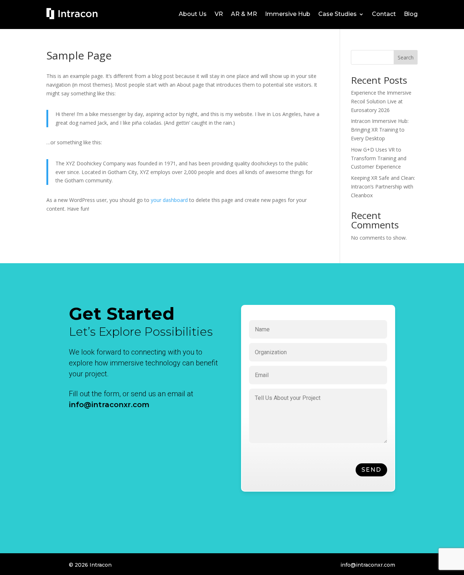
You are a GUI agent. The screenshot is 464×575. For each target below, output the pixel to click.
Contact (384, 14)
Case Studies (337, 14)
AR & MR (244, 14)
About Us (193, 14)
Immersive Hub (287, 14)
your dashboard (169, 200)
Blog (411, 14)
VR (219, 14)
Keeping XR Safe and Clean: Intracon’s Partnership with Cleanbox (383, 186)
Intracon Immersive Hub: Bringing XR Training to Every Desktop (380, 129)
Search (406, 57)
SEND (371, 469)
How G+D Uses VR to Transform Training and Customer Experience (378, 158)
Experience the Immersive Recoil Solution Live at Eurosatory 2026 (381, 101)
